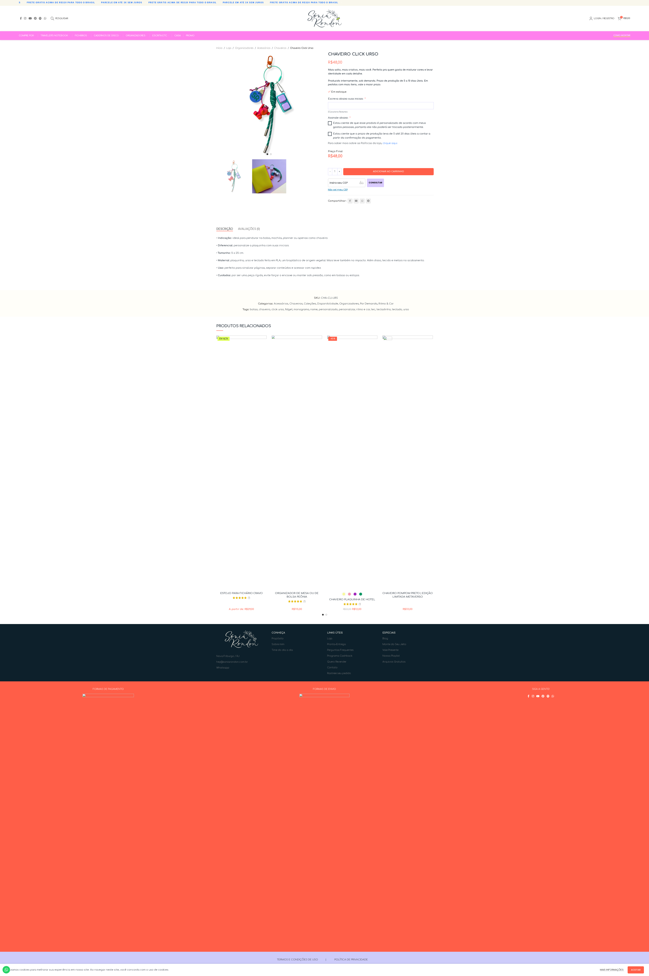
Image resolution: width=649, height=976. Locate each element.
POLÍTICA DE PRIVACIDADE (351, 959)
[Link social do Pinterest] (35, 18)
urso (406, 309)
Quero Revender (336, 662)
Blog (385, 638)
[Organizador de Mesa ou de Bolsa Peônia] (297, 463)
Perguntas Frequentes (340, 650)
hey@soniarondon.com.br (232, 662)
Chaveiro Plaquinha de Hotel (352, 599)
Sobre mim (278, 644)
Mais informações (612, 970)
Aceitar (636, 969)
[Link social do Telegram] (368, 201)
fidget (289, 309)
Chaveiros (280, 48)
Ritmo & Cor (386, 303)
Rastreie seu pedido (339, 673)
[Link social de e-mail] (356, 201)
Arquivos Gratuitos (394, 662)
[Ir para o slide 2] (271, 154)
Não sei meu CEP (338, 189)
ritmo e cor (363, 309)
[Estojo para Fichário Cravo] (241, 463)
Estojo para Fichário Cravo (241, 593)
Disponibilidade (327, 303)
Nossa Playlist (391, 656)
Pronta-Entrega (336, 644)
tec (373, 309)
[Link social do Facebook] (21, 18)
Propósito (278, 638)
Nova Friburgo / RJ (227, 656)
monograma (301, 309)
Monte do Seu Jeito (394, 644)
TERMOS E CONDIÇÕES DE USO (297, 959)
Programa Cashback (339, 656)
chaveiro (264, 309)
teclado (397, 309)
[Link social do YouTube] (30, 18)
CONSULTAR (375, 182)
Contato (332, 667)
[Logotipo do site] (325, 18)
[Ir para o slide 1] (267, 154)
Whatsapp (222, 667)
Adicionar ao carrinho (388, 171)
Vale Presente (390, 650)
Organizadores (244, 48)
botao (254, 309)
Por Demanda (368, 303)
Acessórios (263, 48)
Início (219, 48)
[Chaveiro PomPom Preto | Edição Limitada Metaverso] (407, 463)
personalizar (347, 309)
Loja (228, 48)
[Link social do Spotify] (40, 18)
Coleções (310, 303)
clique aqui (390, 143)
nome (314, 309)
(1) (249, 598)
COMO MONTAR (621, 35)
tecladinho (384, 309)
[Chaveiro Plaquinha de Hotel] (352, 463)
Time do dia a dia (282, 650)
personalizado (328, 309)
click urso (277, 309)
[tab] (224, 229)
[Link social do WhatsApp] (45, 18)
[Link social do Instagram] (25, 18)
